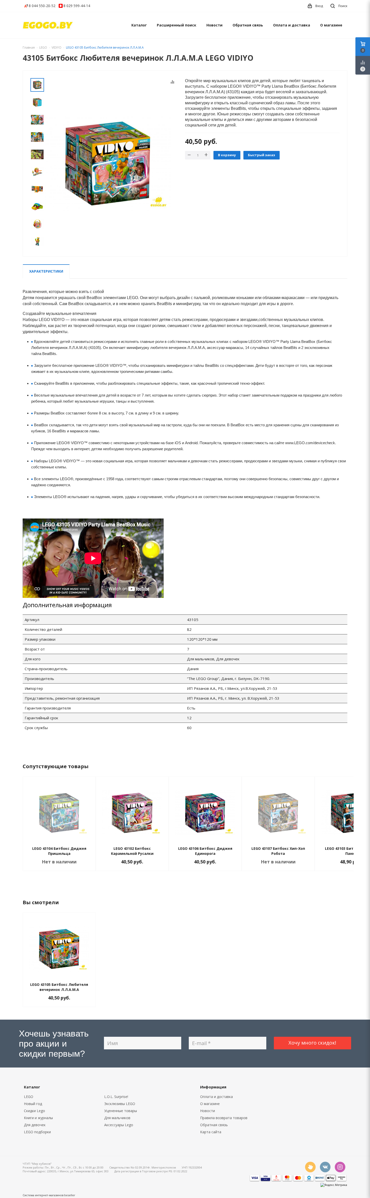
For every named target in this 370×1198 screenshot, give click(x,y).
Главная (29, 47)
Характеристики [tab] (46, 271)
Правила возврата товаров (223, 1117)
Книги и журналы (38, 1117)
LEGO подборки (37, 1131)
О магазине (331, 25)
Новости (214, 25)
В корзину (227, 155)
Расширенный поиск (176, 25)
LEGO (28, 1096)
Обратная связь (248, 25)
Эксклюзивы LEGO (119, 1103)
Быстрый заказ (261, 155)
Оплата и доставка (291, 25)
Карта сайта (210, 1131)
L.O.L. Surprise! (116, 1096)
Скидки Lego (34, 1110)
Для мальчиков (117, 1117)
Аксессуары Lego (118, 1124)
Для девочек (35, 1124)
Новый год (33, 1103)
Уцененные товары (120, 1110)
